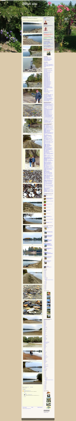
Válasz (25, 396)
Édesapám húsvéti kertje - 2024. (47, 83)
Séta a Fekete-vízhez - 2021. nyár (47, 71)
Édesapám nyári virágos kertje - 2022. (47, 81)
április (45, 283)
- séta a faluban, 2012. (47, 152)
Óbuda (44, 348)
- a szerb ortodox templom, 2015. (48, 147)
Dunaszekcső (45, 327)
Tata (44, 363)
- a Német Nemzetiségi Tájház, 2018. (48, 165)
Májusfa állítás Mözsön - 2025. (47, 103)
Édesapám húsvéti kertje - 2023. (47, 82)
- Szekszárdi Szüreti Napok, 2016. (48, 180)
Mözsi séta (29, 4)
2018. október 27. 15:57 (28, 390)
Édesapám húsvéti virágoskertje (47, 42)
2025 (45, 271)
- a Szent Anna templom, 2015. (47, 187)
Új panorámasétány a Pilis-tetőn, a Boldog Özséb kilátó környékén (50, 231)
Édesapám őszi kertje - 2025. (47, 85)
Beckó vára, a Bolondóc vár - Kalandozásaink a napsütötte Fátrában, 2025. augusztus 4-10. (49, 245)
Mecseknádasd (45, 343)
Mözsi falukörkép (45, 69)
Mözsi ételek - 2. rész (46, 89)
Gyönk (44, 332)
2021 (45, 274)
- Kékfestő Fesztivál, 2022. (48, 163)
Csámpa (44, 325)
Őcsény (44, 350)
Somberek (45, 357)
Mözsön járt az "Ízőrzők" (46, 91)
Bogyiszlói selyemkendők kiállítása (47, 99)
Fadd (44, 328)
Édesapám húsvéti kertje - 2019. (47, 79)
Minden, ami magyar (46, 239)
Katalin (26, 394)
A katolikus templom (46, 62)
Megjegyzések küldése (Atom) (28, 408)
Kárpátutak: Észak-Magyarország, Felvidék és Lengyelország (47, 243)
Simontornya (45, 355)
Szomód (44, 362)
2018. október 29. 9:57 (30, 394)
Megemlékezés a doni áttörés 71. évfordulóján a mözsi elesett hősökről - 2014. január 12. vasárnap (49, 198)
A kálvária (45, 66)
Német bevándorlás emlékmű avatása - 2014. (48, 114)
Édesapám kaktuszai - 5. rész (47, 75)
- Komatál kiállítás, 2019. (47, 156)
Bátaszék (45, 323)
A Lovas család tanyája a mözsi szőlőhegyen (48, 87)
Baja (44, 320)
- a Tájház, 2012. (46, 134)
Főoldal (32, 407)
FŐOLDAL (45, 18)
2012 (45, 288)
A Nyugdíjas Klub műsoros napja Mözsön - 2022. (48, 121)
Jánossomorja (45, 335)
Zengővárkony (45, 368)
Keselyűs (44, 337)
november (46, 278)
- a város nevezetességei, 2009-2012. (48, 182)
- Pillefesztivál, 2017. (47, 171)
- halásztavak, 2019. (46, 188)
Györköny (45, 333)
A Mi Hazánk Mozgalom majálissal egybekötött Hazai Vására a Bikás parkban (50, 241)
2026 (45, 270)
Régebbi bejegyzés (39, 407)
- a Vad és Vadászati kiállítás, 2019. (48, 172)
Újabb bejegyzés (25, 407)
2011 (44, 289)
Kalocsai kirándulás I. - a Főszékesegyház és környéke (49, 216)
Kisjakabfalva (45, 338)
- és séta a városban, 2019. (47, 162)
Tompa (44, 365)
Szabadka (45, 358)
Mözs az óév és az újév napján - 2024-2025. (48, 70)
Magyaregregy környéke (46, 342)
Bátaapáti (45, 322)
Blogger (39, 419)
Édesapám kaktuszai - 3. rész (47, 74)
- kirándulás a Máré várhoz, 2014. (48, 158)
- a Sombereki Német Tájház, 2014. (48, 175)
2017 (45, 284)
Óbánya (44, 347)
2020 (45, 275)
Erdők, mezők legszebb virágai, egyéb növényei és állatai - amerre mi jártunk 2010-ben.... (49, 236)
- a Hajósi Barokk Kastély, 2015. (47, 149)
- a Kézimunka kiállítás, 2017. (48, 145)
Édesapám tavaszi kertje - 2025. (47, 84)
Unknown (25, 390)
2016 (45, 285)
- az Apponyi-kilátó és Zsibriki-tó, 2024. (48, 129)
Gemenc (44, 330)
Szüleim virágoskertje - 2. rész (47, 76)
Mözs (44, 345)
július (45, 281)
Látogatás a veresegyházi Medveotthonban (49, 257)
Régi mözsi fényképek (46, 58)
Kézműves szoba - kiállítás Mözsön (47, 95)
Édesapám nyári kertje (46, 44)
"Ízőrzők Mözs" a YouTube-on (47, 92)
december (46, 277)
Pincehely (45, 352)
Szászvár (45, 360)
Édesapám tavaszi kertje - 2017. (47, 78)
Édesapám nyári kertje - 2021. (47, 80)
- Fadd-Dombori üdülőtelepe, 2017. (48, 138)
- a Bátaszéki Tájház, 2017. (47, 130)
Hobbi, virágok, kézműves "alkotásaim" (48, 235)
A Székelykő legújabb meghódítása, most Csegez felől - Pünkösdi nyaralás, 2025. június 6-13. (50, 253)
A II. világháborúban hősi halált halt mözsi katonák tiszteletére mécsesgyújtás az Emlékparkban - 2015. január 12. (48, 105)
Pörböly (44, 353)
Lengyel (44, 340)
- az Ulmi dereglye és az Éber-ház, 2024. (48, 125)
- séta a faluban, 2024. (47, 177)
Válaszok (25, 393)
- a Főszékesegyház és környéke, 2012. (48, 153)
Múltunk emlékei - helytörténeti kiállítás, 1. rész (48, 94)
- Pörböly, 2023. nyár (47, 143)
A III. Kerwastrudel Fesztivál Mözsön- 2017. (48, 116)
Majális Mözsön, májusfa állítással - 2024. (48, 122)
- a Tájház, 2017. (46, 146)
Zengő (44, 367)
